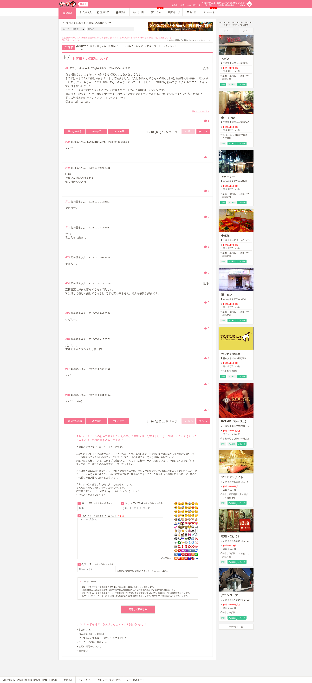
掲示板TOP (82, 46)
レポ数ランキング (133, 46)
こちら (73, 40)
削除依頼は (66, 40)
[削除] (206, 68)
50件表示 (96, 131)
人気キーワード (153, 46)
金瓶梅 (225, 235)
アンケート (209, 11)
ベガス (225, 58)
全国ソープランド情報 (109, 679)
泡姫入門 (104, 12)
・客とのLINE (83, 629)
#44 (67, 283)
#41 (67, 201)
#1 (66, 68)
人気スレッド (170, 46)
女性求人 (87, 12)
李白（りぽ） (229, 117)
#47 (67, 369)
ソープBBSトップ (135, 679)
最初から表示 (75, 131)
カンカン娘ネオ (230, 353)
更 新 (70, 47)
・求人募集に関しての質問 (90, 634)
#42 (67, 227)
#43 (67, 257)
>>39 (68, 174)
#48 (67, 395)
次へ (202, 131)
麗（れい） (228, 294)
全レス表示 (118, 131)
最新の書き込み (98, 46)
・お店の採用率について (88, 646)
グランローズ (229, 595)
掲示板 (69, 13)
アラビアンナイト (232, 477)
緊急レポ (175, 12)
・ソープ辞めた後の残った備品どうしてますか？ (101, 638)
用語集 (122, 12)
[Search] (83, 29)
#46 (67, 339)
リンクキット (85, 679)
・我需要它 (82, 650)
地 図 (140, 12)
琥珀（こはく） (230, 536)
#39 (67, 141)
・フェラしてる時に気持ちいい (92, 642)
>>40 (68, 233)
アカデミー (228, 176)
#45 (67, 313)
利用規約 (68, 679)
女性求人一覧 (236, 627)
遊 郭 (193, 12)
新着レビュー (115, 46)
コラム (158, 11)
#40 (67, 167)
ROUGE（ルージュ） (234, 421)
